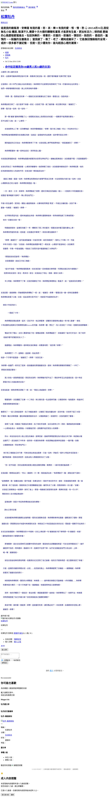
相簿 (7, 52)
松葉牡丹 (8, 17)
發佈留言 (4, 663)
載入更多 (4, 650)
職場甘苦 (17, 639)
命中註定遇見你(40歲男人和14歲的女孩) (28, 66)
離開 (12, 795)
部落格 (7, 55)
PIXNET (39, 769)
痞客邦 (16, 633)
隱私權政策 (67, 769)
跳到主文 (4, 23)
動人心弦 (17, 642)
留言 (21, 633)
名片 (7, 58)
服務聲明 (75, 769)
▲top (3, 645)
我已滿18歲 (5, 795)
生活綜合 (18, 48)
